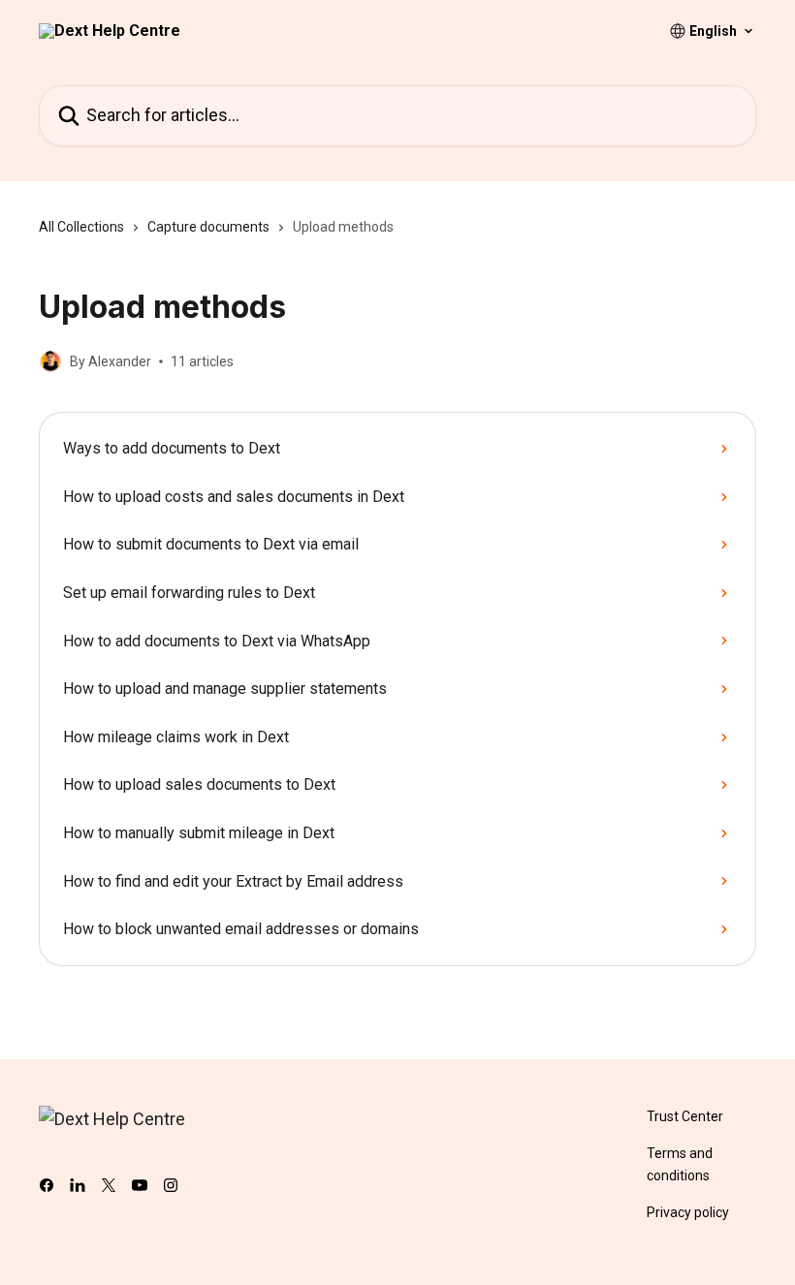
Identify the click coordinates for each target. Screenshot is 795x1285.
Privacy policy (688, 1212)
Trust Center (685, 1116)
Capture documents (208, 227)
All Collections (81, 227)
